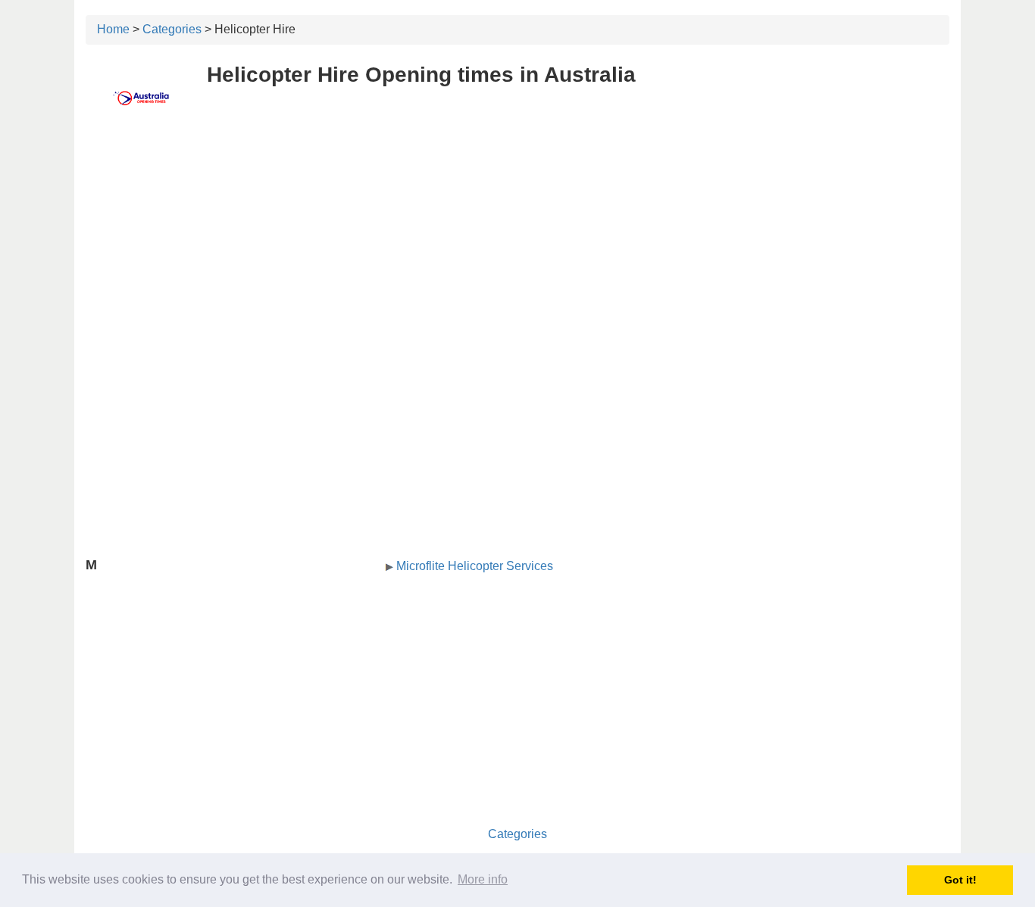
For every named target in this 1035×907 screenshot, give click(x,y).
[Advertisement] (517, 240)
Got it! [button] (960, 880)
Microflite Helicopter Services (474, 565)
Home (113, 29)
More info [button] (483, 879)
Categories (172, 29)
